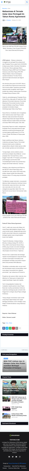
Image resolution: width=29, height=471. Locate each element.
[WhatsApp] (10, 328)
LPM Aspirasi (22, 463)
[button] (2, 2)
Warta (10, 323)
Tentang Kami (6, 466)
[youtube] (16, 456)
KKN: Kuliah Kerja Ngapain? (17, 407)
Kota (9, 8)
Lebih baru (4, 350)
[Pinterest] (13, 328)
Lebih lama (24, 350)
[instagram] (19, 456)
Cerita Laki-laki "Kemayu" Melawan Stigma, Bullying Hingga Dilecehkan (14, 388)
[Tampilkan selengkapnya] (20, 328)
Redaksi (5, 468)
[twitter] (12, 456)
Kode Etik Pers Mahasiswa (19, 466)
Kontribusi (23, 468)
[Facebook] (3, 328)
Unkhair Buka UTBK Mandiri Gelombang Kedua (19, 414)
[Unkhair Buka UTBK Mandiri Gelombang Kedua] (6, 415)
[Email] (16, 328)
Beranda (4, 8)
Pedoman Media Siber (14, 468)
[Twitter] (7, 328)
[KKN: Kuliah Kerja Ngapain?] (6, 408)
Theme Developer (13, 463)
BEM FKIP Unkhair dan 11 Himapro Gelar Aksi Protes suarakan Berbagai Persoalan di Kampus (19, 399)
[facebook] (9, 456)
